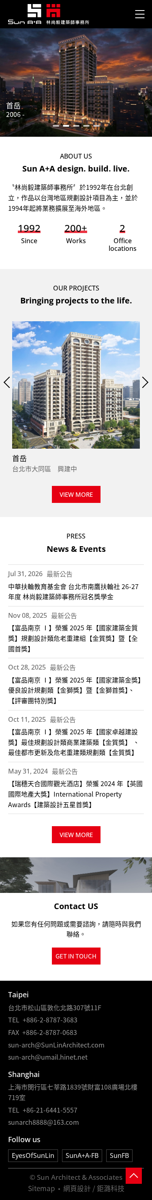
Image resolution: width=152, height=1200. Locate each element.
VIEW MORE (76, 494)
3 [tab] (76, 126)
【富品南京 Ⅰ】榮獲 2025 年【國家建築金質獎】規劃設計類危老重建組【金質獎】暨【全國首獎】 (73, 638)
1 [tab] (56, 126)
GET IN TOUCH (76, 956)
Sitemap (41, 1188)
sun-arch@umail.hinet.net (48, 1057)
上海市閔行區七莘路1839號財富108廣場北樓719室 (72, 1092)
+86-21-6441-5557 (50, 1110)
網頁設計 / (79, 1188)
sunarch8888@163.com (43, 1122)
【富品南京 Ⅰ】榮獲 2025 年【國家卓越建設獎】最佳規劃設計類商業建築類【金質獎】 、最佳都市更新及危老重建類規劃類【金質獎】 (73, 742)
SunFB (119, 1155)
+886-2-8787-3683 (50, 1019)
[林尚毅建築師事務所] (49, 14)
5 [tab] (96, 126)
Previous (9, 382)
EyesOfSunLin (33, 1155)
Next (142, 382)
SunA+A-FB (82, 1155)
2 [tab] (66, 126)
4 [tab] (86, 126)
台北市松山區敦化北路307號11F (54, 1007)
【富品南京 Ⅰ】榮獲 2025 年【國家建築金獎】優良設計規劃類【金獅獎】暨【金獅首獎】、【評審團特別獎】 (74, 690)
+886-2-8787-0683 (49, 1032)
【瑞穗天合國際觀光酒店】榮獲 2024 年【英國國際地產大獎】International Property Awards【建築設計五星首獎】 (75, 793)
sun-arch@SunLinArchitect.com (56, 1044)
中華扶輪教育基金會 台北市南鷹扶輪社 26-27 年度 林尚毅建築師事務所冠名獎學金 (73, 591)
